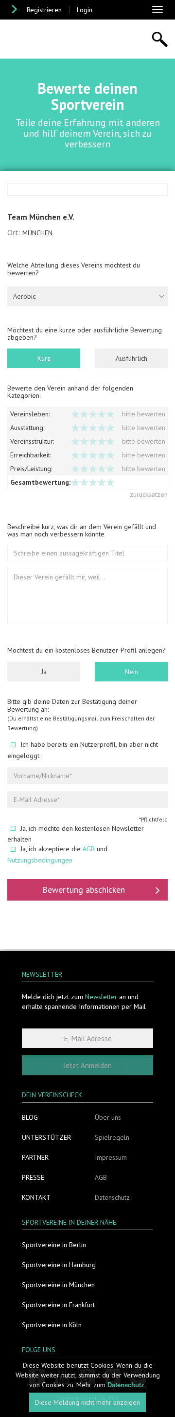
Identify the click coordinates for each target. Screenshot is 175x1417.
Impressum (111, 1157)
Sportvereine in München (58, 1284)
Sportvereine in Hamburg (59, 1264)
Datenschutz (112, 1197)
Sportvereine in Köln (52, 1324)
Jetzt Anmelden (88, 1065)
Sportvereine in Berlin (54, 1244)
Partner (35, 1157)
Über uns (108, 1117)
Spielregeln (112, 1137)
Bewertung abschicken (83, 889)
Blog (30, 1117)
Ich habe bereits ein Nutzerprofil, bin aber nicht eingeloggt (82, 750)
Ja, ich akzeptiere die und (57, 854)
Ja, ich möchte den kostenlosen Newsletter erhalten (75, 834)
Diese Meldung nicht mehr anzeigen (87, 1402)
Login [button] (84, 9)
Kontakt (36, 1197)
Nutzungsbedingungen (39, 860)
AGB (89, 848)
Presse (33, 1177)
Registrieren (44, 9)
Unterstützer (46, 1137)
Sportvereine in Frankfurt (58, 1304)
